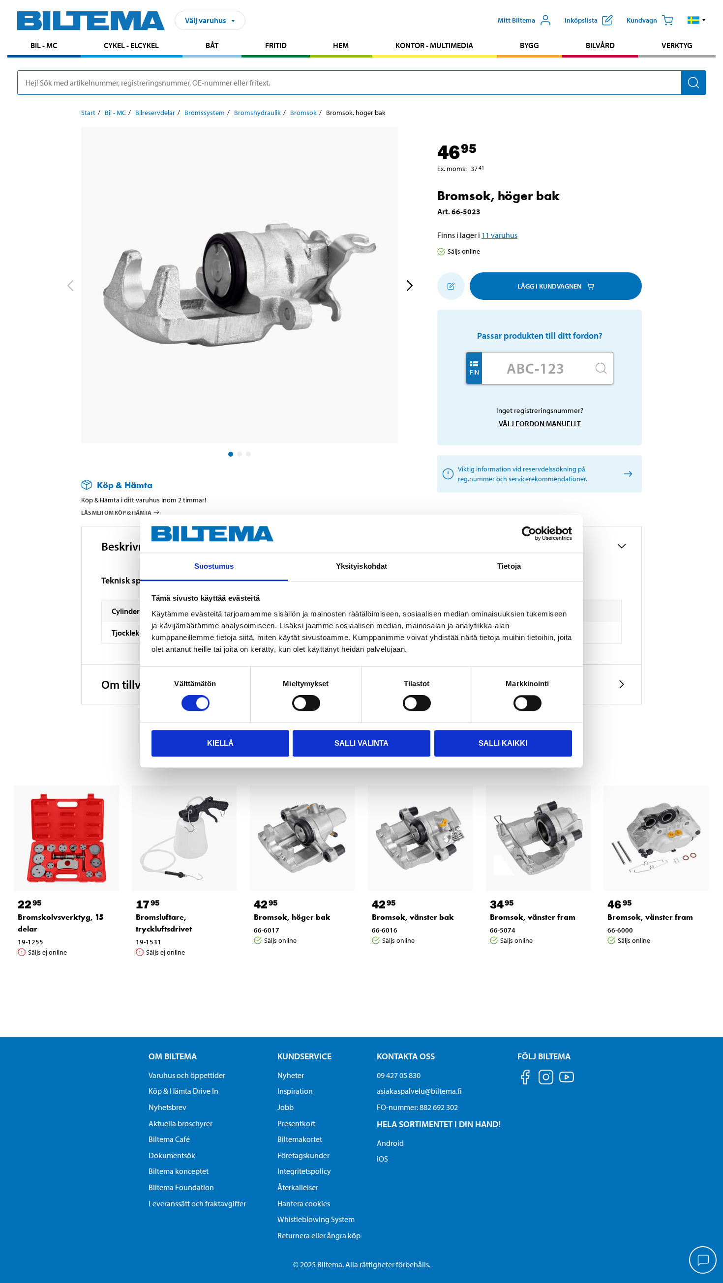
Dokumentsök (172, 1155)
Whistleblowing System (316, 1219)
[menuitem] (44, 46)
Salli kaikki (503, 743)
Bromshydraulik (257, 112)
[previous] (70, 287)
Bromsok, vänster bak (413, 917)
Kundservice (304, 1056)
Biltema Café (169, 1139)
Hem (341, 45)
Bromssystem (204, 112)
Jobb (285, 1107)
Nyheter (290, 1075)
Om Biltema (173, 1056)
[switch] (306, 703)
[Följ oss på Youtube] (566, 1081)
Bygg (529, 45)
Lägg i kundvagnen (549, 286)
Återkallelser (297, 1187)
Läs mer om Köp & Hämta (116, 512)
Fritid (276, 45)
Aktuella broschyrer (180, 1123)
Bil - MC (43, 45)
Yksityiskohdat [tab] (361, 566)
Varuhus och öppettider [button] (187, 1075)
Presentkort (296, 1123)
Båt (212, 45)
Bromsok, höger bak (292, 917)
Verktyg (677, 45)
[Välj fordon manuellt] (626, 474)
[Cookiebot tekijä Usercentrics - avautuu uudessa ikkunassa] (529, 533)
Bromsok (303, 112)
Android (390, 1143)
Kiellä (220, 743)
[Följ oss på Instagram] (546, 1078)
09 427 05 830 (399, 1075)
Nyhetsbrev (167, 1107)
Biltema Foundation (181, 1187)
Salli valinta (361, 743)
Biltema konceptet (179, 1171)
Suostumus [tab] (214, 566)
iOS (382, 1159)
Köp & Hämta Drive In (183, 1091)
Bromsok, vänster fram (532, 917)
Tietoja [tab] (509, 566)
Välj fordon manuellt (540, 423)
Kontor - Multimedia (434, 45)
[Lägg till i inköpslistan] (451, 286)
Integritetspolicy (304, 1171)
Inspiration (295, 1091)
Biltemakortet (299, 1139)
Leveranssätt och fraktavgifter (197, 1203)
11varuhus (499, 235)
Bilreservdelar (155, 112)
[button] (697, 20)
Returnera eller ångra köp (319, 1235)
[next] (409, 287)
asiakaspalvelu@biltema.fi (419, 1091)
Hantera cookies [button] (303, 1203)
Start (88, 112)
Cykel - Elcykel (131, 45)
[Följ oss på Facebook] (525, 1078)
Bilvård (600, 45)
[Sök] (693, 82)
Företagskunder (303, 1155)
